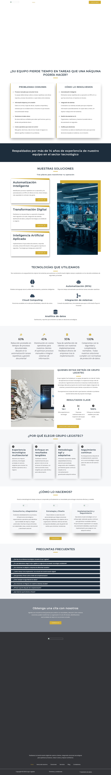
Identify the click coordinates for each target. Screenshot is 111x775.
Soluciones (54, 2)
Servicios (61, 2)
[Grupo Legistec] (14, 2)
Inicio (33, 2)
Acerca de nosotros (43, 2)
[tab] (55, 559)
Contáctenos (75, 2)
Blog (68, 2)
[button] (95, 2)
